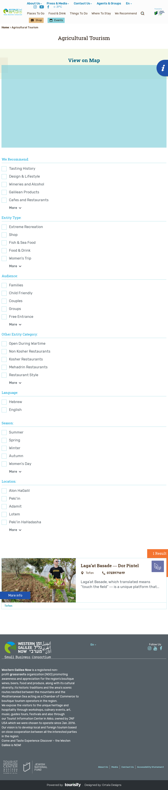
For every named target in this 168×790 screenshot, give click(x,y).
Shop (39, 20)
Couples (15, 301)
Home (5, 27)
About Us (33, 3)
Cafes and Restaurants (29, 200)
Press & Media (57, 3)
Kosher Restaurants (26, 359)
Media (114, 767)
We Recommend (126, 13)
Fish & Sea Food (22, 242)
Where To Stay (101, 13)
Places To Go (35, 13)
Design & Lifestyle (24, 176)
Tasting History (22, 168)
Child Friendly (20, 293)
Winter (14, 448)
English (15, 409)
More (13, 207)
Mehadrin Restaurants (28, 367)
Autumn (16, 456)
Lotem (14, 514)
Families (16, 285)
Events (58, 20)
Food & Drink (57, 13)
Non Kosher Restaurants (29, 351)
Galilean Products (24, 192)
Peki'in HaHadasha (25, 522)
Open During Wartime (27, 343)
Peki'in (14, 498)
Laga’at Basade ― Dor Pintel (110, 565)
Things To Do (79, 13)
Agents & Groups (109, 3)
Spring (14, 440)
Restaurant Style (23, 375)
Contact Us (82, 3)
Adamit (15, 506)
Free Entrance (21, 316)
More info (15, 595)
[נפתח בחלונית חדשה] (35, 7)
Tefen (8, 605)
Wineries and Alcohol (26, 184)
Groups (15, 309)
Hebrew (15, 402)
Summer (16, 432)
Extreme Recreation (26, 227)
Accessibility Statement (150, 767)
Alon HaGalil (19, 490)
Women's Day (20, 464)
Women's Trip (20, 258)
